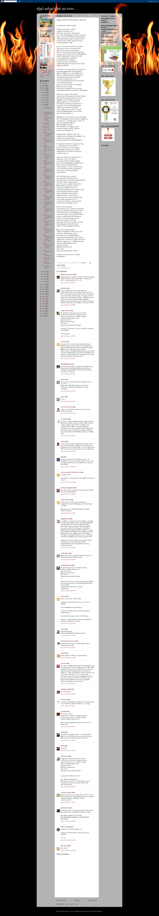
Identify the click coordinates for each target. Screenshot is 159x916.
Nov (44, 279)
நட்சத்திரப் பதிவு (65, 267)
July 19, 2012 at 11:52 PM (68, 466)
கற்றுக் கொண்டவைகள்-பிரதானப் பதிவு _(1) (47, 134)
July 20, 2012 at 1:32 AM (68, 494)
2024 (43, 311)
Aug (44, 271)
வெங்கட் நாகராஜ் (65, 826)
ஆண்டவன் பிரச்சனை (46, 258)
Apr (44, 97)
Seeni (62, 629)
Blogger (100, 911)
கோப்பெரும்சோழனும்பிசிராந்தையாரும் (47, 114)
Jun (44, 102)
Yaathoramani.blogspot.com (47, 71)
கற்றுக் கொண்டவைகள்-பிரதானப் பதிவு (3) (47, 177)
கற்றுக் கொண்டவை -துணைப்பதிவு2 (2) (47, 170)
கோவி (62, 732)
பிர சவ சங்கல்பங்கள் (47, 250)
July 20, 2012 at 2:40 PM (68, 802)
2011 (43, 85)
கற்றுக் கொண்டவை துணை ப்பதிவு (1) (47, 141)
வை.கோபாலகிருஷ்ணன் (67, 487)
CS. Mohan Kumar (66, 407)
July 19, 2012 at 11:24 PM (68, 451)
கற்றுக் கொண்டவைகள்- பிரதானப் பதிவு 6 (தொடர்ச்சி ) (47, 238)
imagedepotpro (85, 911)
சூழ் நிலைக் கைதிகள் (46, 123)
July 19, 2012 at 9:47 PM (68, 413)
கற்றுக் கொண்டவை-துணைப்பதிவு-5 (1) (47, 216)
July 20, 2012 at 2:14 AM (68, 513)
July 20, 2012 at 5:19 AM (68, 657)
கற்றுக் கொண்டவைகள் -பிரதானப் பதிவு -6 (47, 230)
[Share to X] (61, 265)
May (44, 100)
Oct (44, 276)
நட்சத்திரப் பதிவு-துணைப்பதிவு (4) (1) (47, 203)
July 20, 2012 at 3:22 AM (68, 547)
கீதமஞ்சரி (63, 288)
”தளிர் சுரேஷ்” (64, 553)
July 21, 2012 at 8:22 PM (68, 840)
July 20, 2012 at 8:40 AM (68, 787)
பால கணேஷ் (64, 419)
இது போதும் (46, 127)
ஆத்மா (62, 379)
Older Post (93, 900)
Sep (44, 274)
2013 (43, 284)
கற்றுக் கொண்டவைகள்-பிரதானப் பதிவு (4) (47, 197)
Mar (44, 95)
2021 (43, 303)
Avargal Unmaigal (66, 792)
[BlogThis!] (59, 265)
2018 (43, 296)
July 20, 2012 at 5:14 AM (68, 635)
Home (77, 900)
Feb (44, 92)
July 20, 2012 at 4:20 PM (68, 821)
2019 (43, 299)
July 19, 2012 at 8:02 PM (68, 358)
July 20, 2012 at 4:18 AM (68, 559)
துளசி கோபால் (64, 808)
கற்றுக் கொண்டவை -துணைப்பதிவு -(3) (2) (47, 190)
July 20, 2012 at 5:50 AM (68, 694)
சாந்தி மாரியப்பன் (65, 310)
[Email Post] (90, 262)
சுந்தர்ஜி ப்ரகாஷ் (65, 518)
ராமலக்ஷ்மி (63, 711)
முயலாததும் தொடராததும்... (47, 108)
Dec (44, 281)
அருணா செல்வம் (65, 499)
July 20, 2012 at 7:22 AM (68, 750)
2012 (43, 88)
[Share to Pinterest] (64, 265)
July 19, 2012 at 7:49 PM (68, 336)
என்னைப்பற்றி (46, 129)
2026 (43, 316)
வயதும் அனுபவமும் (47, 254)
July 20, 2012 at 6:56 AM (68, 726)
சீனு (62, 456)
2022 (43, 306)
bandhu (63, 341)
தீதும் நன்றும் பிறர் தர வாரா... (57, 8)
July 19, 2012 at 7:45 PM (68, 305)
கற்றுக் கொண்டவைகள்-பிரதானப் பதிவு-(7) (47, 245)
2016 (43, 291)
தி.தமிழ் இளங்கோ (65, 364)
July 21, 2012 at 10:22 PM (68, 850)
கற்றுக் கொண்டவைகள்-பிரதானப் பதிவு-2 (47, 156)
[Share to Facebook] (63, 265)
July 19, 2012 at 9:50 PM (68, 435)
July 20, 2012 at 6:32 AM (68, 706)
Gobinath (64, 699)
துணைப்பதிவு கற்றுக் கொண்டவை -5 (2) (47, 223)
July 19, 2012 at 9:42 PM (68, 391)
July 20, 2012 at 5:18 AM (68, 647)
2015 (43, 289)
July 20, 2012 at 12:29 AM (68, 482)
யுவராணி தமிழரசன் (66, 565)
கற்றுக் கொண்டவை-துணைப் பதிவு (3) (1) (47, 184)
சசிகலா (63, 441)
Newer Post (61, 900)
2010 (43, 83)
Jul (44, 104)
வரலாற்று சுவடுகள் (66, 689)
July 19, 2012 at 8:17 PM (68, 374)
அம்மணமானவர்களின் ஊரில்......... (47, 119)
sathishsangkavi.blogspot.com (70, 472)
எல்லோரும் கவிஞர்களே (47, 262)
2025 (43, 313)
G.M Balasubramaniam (68, 641)
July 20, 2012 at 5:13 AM (68, 623)
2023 (43, 308)
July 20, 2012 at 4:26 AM (68, 590)
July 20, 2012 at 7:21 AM (68, 740)
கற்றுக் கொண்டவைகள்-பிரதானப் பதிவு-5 (47, 210)
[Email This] (57, 265)
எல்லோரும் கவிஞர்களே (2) (47, 267)
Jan (44, 90)
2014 (43, 287)
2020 (43, 301)
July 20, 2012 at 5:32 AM (68, 683)
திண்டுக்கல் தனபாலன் (67, 274)
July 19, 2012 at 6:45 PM (68, 282)
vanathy (63, 663)
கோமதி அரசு (64, 756)
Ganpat (63, 596)
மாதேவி (63, 653)
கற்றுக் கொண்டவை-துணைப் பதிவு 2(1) (47, 163)
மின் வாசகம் (64, 845)
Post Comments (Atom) (71, 904)
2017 (43, 294)
